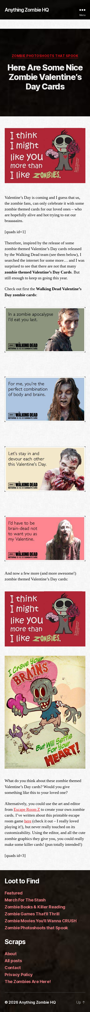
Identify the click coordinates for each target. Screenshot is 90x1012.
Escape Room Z (27, 809)
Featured (14, 893)
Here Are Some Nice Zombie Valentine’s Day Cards (45, 77)
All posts (13, 960)
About (11, 953)
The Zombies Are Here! (28, 981)
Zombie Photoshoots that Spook (45, 56)
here (27, 821)
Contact (13, 967)
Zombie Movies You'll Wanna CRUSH (40, 920)
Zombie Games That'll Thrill (32, 913)
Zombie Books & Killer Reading (35, 906)
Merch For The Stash (25, 899)
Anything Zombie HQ (27, 9)
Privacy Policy (19, 974)
